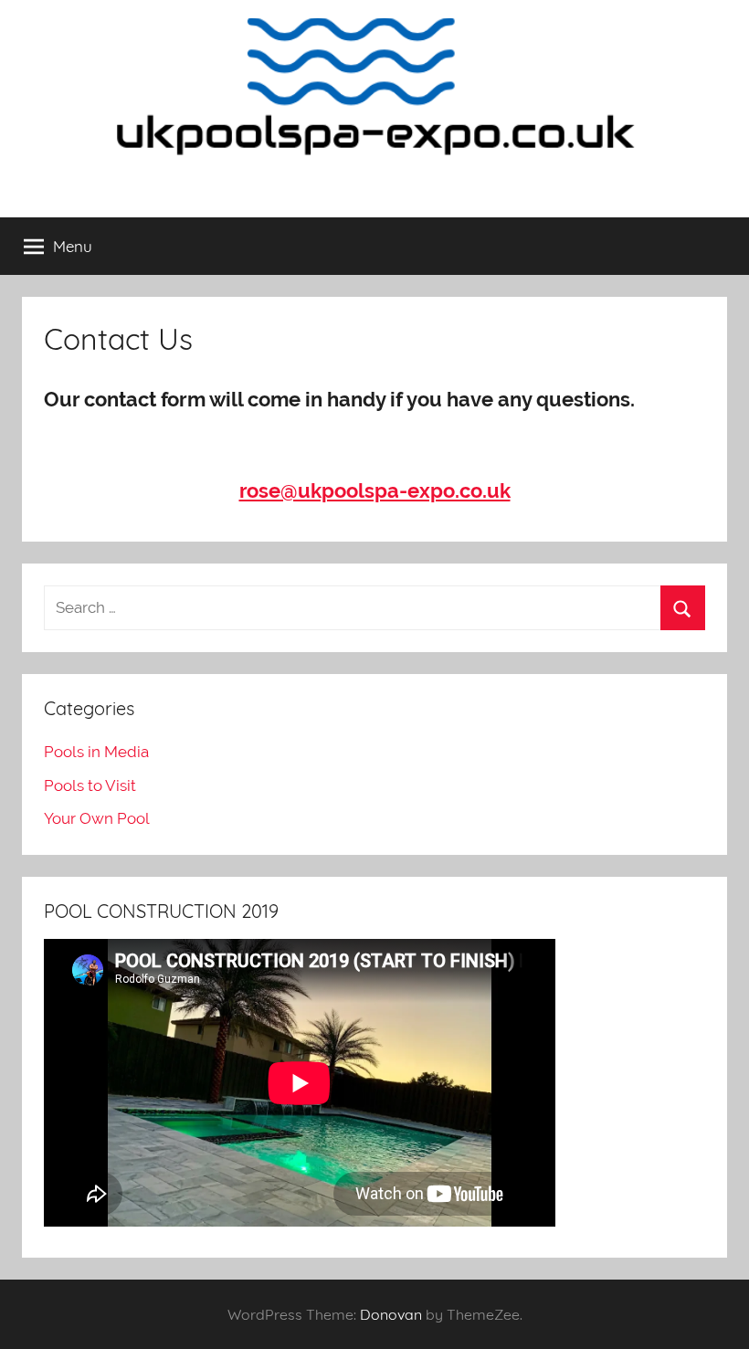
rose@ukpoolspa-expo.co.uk (375, 490)
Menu (72, 246)
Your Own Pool (97, 818)
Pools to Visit (90, 785)
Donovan (391, 1314)
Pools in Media (96, 752)
